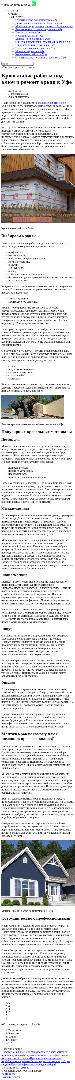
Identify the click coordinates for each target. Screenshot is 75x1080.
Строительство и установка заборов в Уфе (40, 57)
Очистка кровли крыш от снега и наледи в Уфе (43, 41)
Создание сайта (10, 1076)
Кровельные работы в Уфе (31, 54)
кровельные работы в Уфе (50, 102)
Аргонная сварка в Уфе (29, 35)
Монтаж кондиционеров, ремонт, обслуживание (44, 26)
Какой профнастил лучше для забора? (33, 1064)
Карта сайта (8, 1073)
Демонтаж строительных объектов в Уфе (39, 23)
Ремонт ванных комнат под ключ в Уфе (38, 29)
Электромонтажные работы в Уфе (35, 48)
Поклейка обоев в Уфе (28, 32)
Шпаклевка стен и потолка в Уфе (35, 44)
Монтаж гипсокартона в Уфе (32, 38)
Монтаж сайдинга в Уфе (29, 51)
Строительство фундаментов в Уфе (36, 19)
